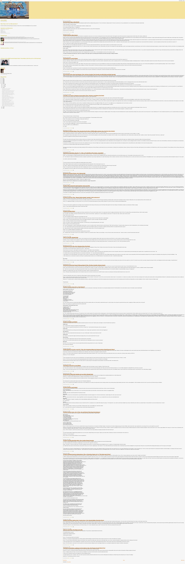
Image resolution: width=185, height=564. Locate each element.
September (3, 86)
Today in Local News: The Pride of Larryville (72, 529)
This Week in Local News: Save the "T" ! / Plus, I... (8, 92)
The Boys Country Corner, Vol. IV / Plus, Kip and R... (8, 102)
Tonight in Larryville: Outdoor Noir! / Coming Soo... (8, 104)
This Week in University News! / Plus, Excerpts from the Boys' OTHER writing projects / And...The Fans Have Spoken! (89, 131)
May (2, 107)
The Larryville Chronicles (11, 4)
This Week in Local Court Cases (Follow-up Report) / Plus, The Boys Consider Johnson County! (84, 265)
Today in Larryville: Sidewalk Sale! (70, 237)
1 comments (71, 71)
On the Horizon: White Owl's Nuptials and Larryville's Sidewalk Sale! (78, 374)
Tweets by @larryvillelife (4, 21)
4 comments (70, 437)
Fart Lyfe (2, 30)
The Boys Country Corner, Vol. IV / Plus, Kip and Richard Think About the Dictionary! (81, 412)
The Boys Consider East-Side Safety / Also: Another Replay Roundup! (78, 440)
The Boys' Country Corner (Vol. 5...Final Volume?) (74, 287)
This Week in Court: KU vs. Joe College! (72, 365)
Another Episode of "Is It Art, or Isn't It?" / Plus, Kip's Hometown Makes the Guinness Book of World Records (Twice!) (89, 349)
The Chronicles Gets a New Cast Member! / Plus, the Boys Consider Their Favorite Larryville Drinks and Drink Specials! (89, 74)
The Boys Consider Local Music (70, 321)
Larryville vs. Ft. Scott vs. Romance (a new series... (8, 91)
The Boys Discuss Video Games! (70, 35)
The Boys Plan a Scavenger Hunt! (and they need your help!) (76, 185)
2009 (2, 82)
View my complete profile (4, 74)
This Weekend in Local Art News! (70, 58)
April (2, 108)
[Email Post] (73, 55)
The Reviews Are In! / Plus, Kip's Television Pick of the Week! (76, 246)
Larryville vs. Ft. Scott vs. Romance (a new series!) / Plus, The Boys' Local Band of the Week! (83, 95)
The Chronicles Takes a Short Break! (71, 22)
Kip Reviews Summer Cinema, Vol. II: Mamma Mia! (74, 173)
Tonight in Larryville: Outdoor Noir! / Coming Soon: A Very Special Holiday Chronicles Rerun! (83, 520)
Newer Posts (65, 560)
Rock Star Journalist (3, 32)
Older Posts (182, 560)
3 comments (70, 55)
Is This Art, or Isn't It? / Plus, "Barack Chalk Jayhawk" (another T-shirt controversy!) (81, 197)
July (2, 87)
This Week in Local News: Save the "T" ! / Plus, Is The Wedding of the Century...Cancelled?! (83, 152)
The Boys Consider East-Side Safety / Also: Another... (8, 103)
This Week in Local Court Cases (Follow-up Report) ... (8, 97)
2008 (2, 83)
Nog (5, 69)
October (3, 85)
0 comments (70, 346)
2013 (2, 79)
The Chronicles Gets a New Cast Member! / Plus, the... (8, 90)
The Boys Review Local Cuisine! (70, 387)
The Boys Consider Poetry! (69, 211)
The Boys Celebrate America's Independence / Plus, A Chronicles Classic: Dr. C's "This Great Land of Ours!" (87, 454)
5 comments (70, 92)
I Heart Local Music (3, 31)
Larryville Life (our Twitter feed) (5, 29)
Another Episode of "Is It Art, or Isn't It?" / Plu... (7, 99)
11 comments (71, 194)
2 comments (70, 234)
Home (124, 560)
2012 (2, 80)
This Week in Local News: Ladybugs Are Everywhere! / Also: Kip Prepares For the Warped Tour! (84, 548)
